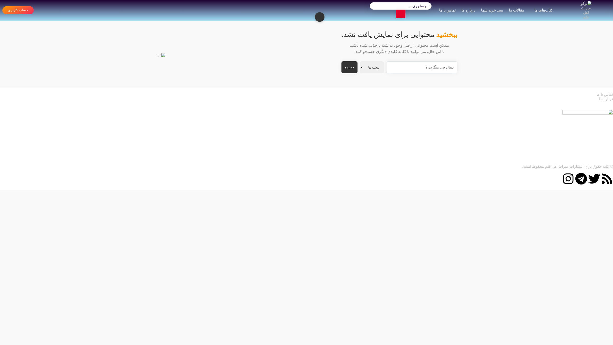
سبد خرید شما (492, 10)
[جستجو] (401, 14)
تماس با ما (447, 10)
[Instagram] (568, 179)
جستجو (349, 67)
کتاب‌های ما (544, 10)
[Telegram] (581, 179)
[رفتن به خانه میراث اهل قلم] (586, 10)
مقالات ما (516, 10)
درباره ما (468, 10)
